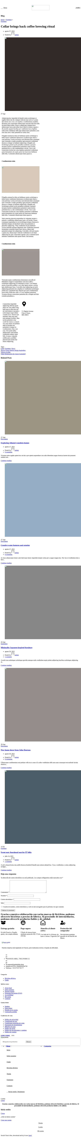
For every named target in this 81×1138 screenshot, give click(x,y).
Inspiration (4, 644)
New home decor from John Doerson (16, 750)
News (13, 348)
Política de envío (10, 1028)
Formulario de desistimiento (13, 1025)
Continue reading (6, 460)
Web (2, 903)
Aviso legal (8, 988)
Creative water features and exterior (15, 545)
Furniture (9, 20)
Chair (2, 348)
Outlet (7, 980)
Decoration (4, 439)
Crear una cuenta (6, 1120)
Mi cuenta (8, 997)
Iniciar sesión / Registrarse (16, 1092)
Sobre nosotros (9, 990)
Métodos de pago (10, 1027)
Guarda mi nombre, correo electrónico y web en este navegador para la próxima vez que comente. (33, 907)
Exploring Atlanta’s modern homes (15, 443)
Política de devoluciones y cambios (16, 1030)
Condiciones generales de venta (14, 1023)
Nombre (4, 896)
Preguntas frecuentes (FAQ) (13, 993)
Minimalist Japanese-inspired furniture (16, 648)
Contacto (7, 998)
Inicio (2, 20)
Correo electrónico (7, 899)
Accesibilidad (9, 995)
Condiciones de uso (11, 1021)
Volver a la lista (5, 352)
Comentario (5, 892)
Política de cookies (10, 1032)
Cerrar (3, 1100)
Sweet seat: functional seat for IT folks (16, 852)
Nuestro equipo (9, 991)
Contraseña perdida (11, 1012)
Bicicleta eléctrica (10, 978)
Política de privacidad (11, 1019)
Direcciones (8, 1008)
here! (30, 1135)
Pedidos (7, 1006)
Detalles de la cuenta (11, 1010)
